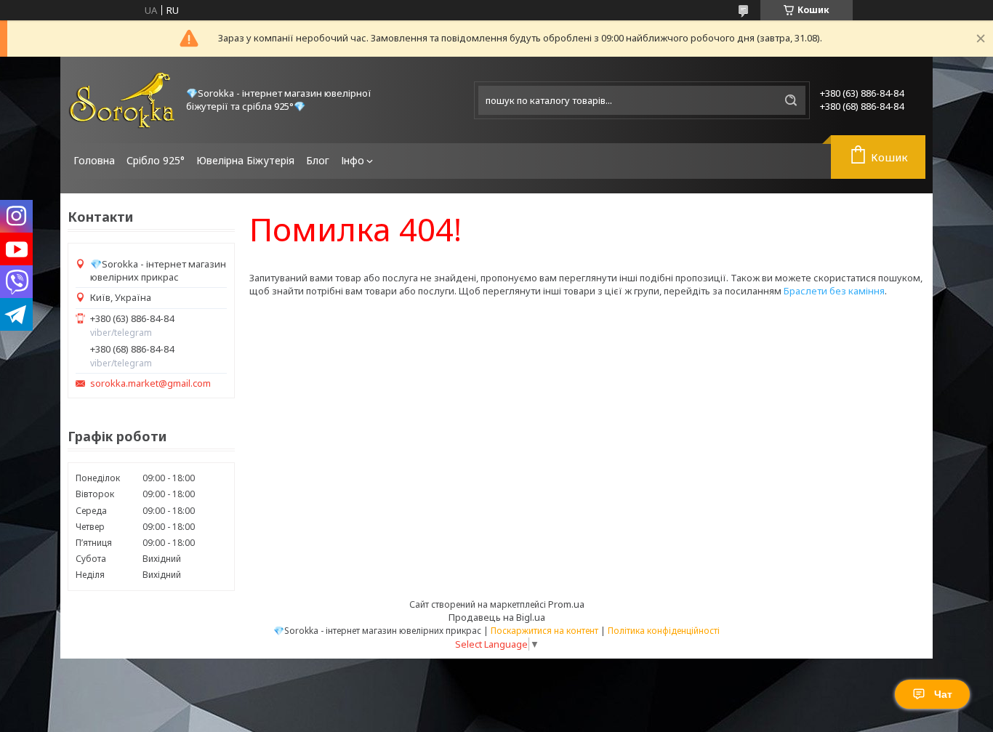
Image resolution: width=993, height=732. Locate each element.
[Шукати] (790, 100)
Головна (94, 160)
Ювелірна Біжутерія (245, 160)
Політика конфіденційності (664, 630)
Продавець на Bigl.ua (497, 617)
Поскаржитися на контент (544, 630)
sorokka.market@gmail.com (150, 383)
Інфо (352, 160)
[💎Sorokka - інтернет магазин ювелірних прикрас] (122, 100)
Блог (317, 160)
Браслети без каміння (834, 290)
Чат (943, 694)
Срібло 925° (155, 160)
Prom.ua (566, 604)
